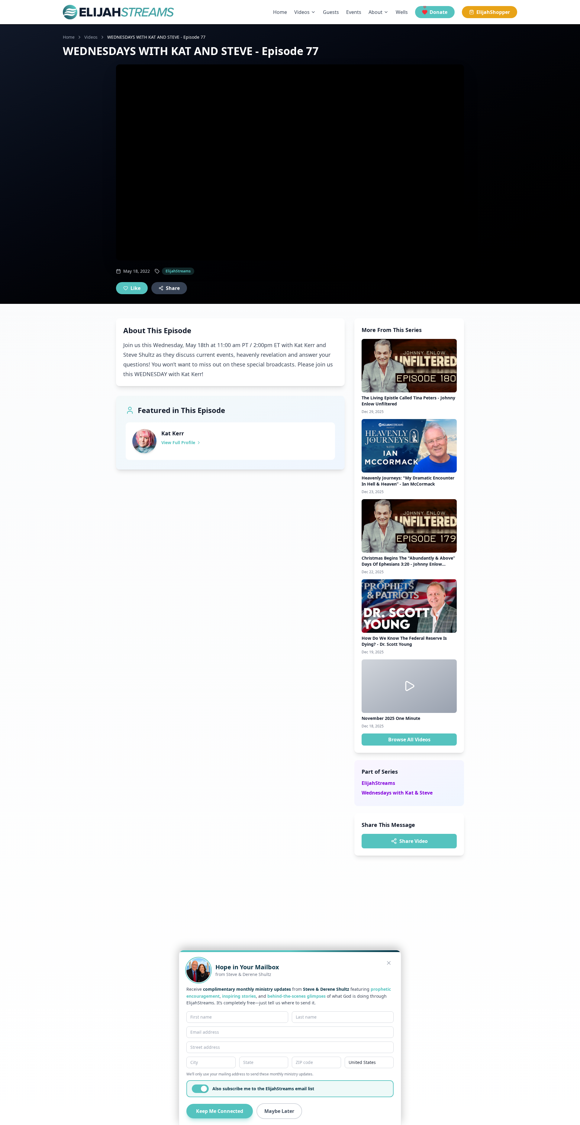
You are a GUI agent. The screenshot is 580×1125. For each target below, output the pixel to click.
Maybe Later (279, 1111)
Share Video (413, 841)
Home (280, 12)
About (375, 12)
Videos (302, 12)
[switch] (200, 1088)
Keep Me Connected (219, 1111)
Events (353, 12)
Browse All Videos (409, 739)
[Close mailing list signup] (389, 963)
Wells (402, 12)
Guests (331, 12)
